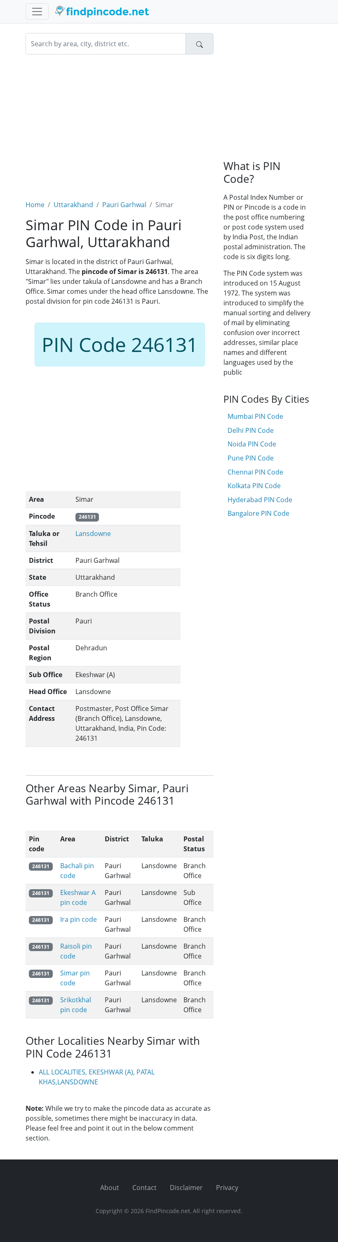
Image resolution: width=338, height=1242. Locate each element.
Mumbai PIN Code (255, 416)
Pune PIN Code (251, 458)
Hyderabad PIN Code (260, 499)
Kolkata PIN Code (254, 485)
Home (35, 204)
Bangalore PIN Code (258, 513)
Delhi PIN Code (251, 430)
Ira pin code (78, 919)
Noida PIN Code (252, 444)
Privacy (227, 1187)
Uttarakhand (73, 204)
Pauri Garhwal (124, 204)
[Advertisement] (120, 122)
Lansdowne (93, 533)
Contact (144, 1187)
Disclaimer (186, 1187)
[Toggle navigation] (37, 11)
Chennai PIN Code (255, 472)
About (109, 1187)
